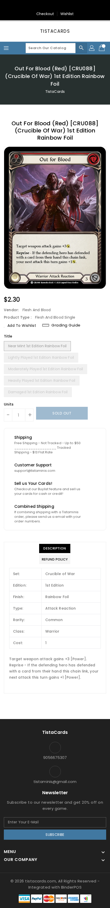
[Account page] (92, 48)
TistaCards (55, 31)
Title (8, 336)
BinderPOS (71, 887)
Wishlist (67, 13)
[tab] (54, 548)
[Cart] (102, 48)
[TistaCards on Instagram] (55, 6)
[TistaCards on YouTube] (65, 6)
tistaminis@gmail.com (55, 781)
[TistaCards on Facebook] (45, 6)
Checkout (45, 13)
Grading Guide (66, 325)
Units (9, 404)
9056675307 (55, 757)
